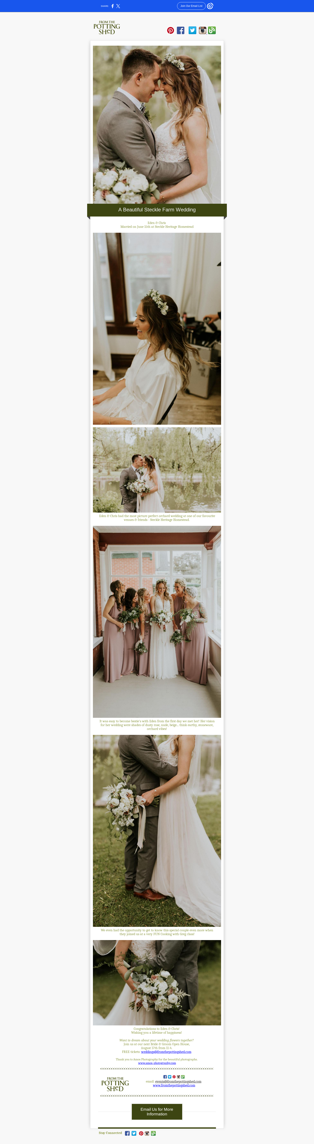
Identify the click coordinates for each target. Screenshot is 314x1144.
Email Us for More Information (157, 1111)
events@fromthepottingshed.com (178, 1081)
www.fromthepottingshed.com (174, 1085)
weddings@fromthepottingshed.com (166, 1052)
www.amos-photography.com (157, 1063)
